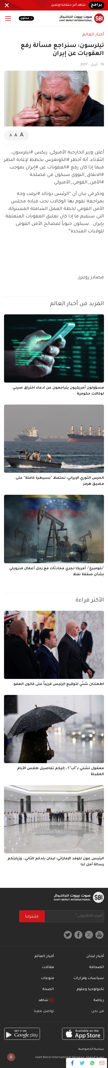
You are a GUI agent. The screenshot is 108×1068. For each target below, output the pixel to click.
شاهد (43, 1001)
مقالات (48, 968)
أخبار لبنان (95, 957)
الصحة (48, 990)
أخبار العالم (93, 34)
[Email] (101, 1063)
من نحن (97, 1012)
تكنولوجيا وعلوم (90, 990)
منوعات (47, 979)
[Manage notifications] (11, 1057)
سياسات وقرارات (88, 979)
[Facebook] (72, 1063)
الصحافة (96, 968)
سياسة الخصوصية (91, 1049)
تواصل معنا (44, 1012)
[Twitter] (82, 1063)
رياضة (98, 1001)
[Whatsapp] (92, 1063)
